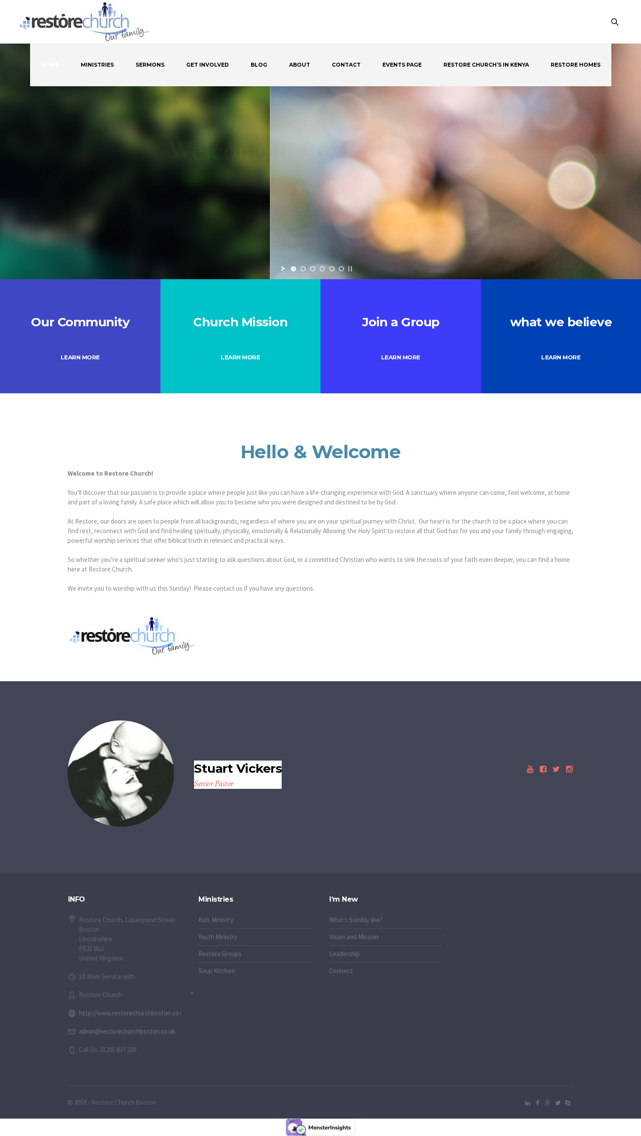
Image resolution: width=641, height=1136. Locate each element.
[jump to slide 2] (303, 268)
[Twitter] (557, 1103)
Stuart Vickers (238, 768)
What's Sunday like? (355, 920)
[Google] (547, 1103)
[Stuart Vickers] (121, 773)
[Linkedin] (527, 1103)
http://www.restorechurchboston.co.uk (133, 1013)
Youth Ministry (217, 937)
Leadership (344, 954)
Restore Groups (220, 954)
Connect (341, 971)
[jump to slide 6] (341, 268)
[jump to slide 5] (331, 268)
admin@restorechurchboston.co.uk (127, 1031)
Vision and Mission (353, 937)
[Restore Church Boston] (529, 769)
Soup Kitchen (216, 971)
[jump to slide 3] (312, 268)
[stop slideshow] (350, 268)
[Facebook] (537, 1103)
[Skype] (567, 1103)
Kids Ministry (215, 920)
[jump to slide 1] (293, 268)
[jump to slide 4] (322, 268)
